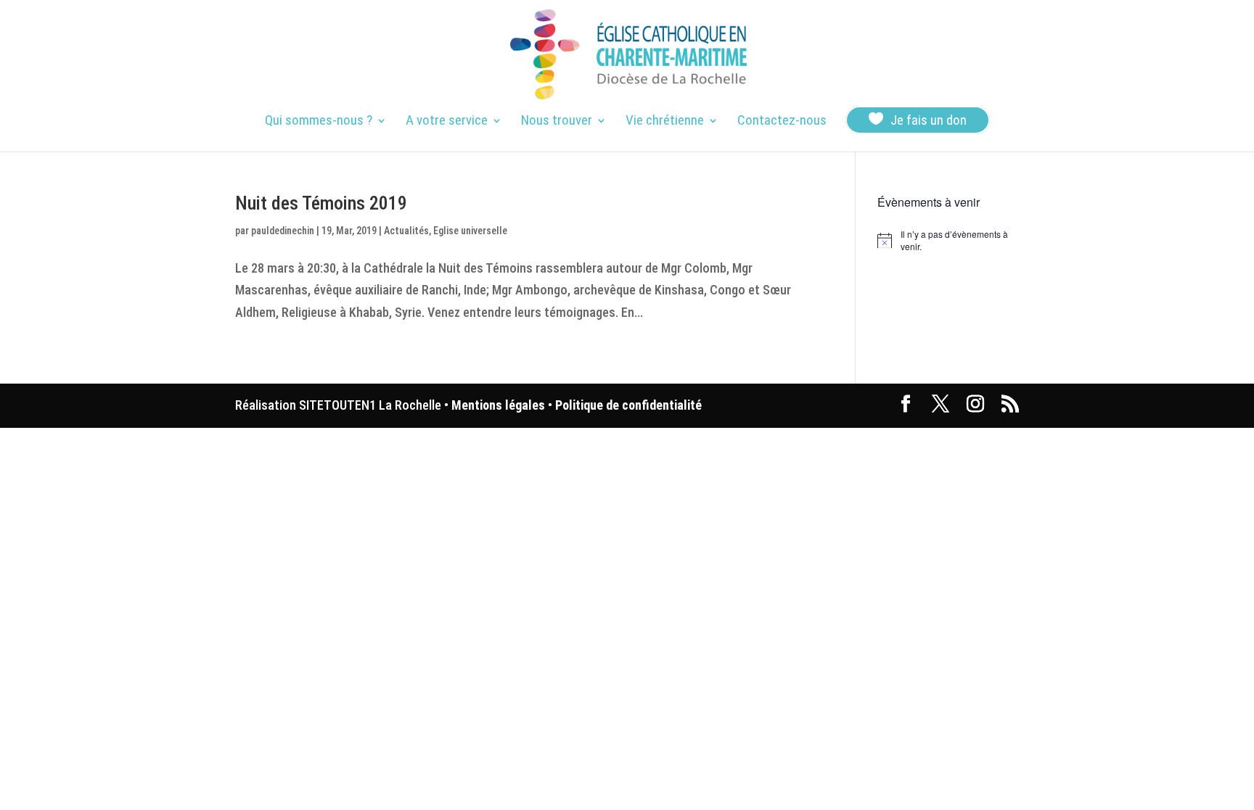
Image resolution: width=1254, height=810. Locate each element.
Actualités (406, 230)
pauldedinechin (282, 230)
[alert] (948, 240)
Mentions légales (498, 405)
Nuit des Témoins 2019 (321, 203)
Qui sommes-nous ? (318, 121)
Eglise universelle (470, 230)
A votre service (447, 121)
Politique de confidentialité (628, 405)
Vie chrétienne (665, 121)
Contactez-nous (782, 121)
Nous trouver (556, 121)
